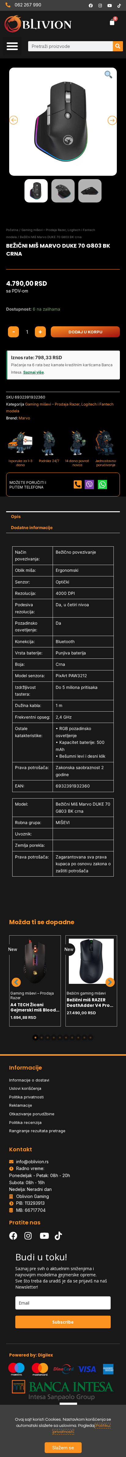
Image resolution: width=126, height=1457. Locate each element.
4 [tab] (54, 1038)
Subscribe (63, 1322)
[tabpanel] (35, 981)
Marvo (24, 418)
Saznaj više (33, 372)
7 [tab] (72, 1038)
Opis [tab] (16, 516)
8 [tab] (78, 1038)
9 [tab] (84, 1038)
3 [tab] (48, 1038)
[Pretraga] (118, 46)
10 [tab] (90, 1038)
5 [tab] (60, 1038)
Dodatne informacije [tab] (32, 527)
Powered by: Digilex (31, 1355)
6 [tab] (66, 1038)
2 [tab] (42, 1038)
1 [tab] (35, 1038)
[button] (12, 46)
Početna (12, 230)
